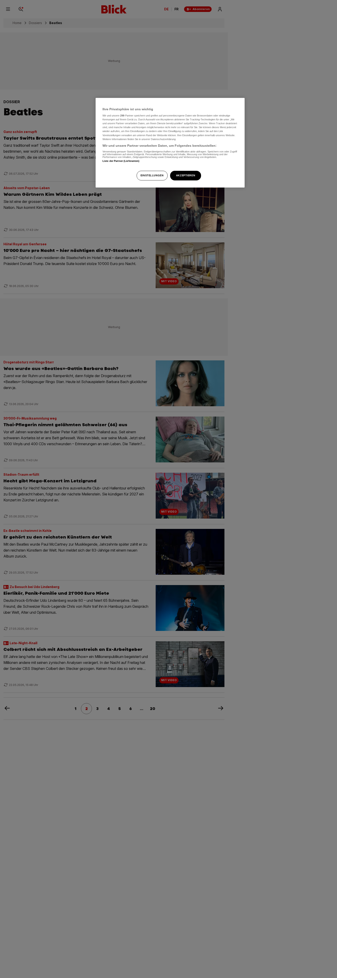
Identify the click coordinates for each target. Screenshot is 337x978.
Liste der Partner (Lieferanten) (121, 161)
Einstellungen (152, 175)
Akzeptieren (185, 175)
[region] (170, 143)
